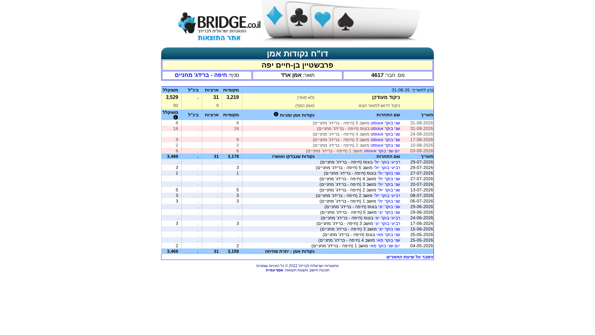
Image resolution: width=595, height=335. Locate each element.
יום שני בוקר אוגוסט (382, 150)
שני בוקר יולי (388, 173)
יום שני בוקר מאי (384, 245)
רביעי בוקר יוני (387, 217)
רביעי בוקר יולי (387, 161)
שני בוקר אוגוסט (385, 122)
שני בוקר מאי (388, 234)
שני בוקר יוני (389, 206)
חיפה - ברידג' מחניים (201, 75)
